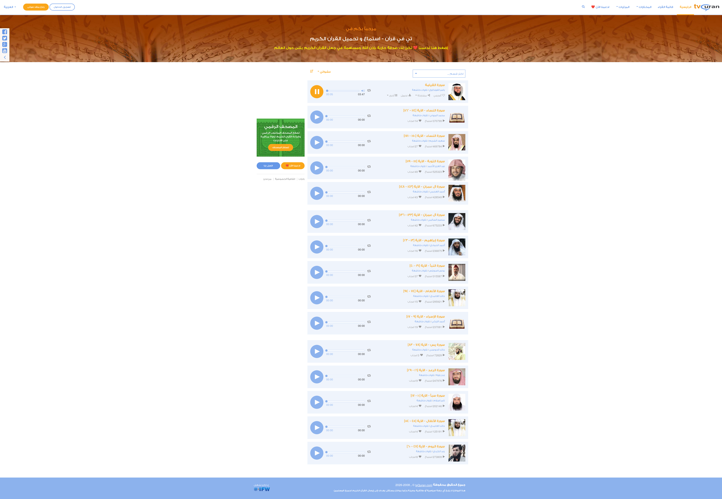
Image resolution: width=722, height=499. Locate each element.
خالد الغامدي (437, 296)
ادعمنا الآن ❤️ (293, 165)
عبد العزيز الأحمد (436, 166)
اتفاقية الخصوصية (285, 179)
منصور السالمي (436, 219)
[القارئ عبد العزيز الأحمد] (456, 167)
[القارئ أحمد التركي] (456, 323)
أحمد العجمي (437, 191)
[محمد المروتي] (456, 117)
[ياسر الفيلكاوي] (456, 91)
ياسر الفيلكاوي (437, 89)
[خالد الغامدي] (456, 297)
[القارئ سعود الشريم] (456, 142)
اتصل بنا (268, 165)
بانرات (302, 179)
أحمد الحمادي (437, 245)
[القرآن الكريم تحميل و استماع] (706, 7)
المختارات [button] (645, 7)
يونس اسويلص (437, 270)
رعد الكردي (439, 451)
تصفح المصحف (280, 147)
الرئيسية (685, 7)
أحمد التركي (438, 321)
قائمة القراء (665, 7)
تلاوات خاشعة (419, 89)
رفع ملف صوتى (36, 7)
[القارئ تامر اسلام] (456, 402)
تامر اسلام (439, 400)
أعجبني (438, 95)
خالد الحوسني (437, 349)
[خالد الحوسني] (456, 351)
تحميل (404, 95)
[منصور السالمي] (456, 221)
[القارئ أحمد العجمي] (456, 193)
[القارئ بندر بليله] (456, 376)
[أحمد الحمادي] (456, 246)
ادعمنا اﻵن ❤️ (600, 7)
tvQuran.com (423, 485)
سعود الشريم (437, 140)
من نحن (267, 179)
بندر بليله (440, 375)
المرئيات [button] (624, 7)
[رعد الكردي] (456, 453)
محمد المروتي (437, 115)
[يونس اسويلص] (456, 272)
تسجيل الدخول (62, 7)
